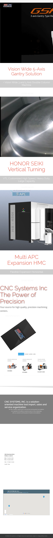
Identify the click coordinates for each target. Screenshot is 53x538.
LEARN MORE (27, 93)
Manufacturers (13, 315)
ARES (34, 354)
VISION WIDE (21, 354)
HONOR (26, 354)
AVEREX (31, 354)
